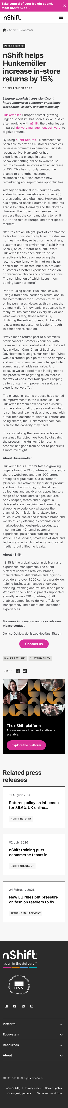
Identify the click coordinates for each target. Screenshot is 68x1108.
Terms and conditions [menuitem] (49, 1093)
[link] (20, 959)
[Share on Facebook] (18, 671)
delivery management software (38, 127)
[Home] (4, 30)
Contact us (34, 644)
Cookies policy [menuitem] (53, 1087)
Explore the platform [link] (26, 745)
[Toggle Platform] (34, 1024)
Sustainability (40, 658)
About (12, 30)
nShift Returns (26, 140)
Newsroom (26, 30)
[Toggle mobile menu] (60, 17)
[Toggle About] (34, 1055)
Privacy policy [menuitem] (33, 1087)
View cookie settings (19, 1093)
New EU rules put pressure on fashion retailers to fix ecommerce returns (33, 902)
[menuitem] (19, 1093)
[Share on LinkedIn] (25, 671)
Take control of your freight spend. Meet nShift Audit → (27, 6)
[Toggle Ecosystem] (34, 1034)
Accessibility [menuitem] (13, 1087)
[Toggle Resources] (34, 1045)
